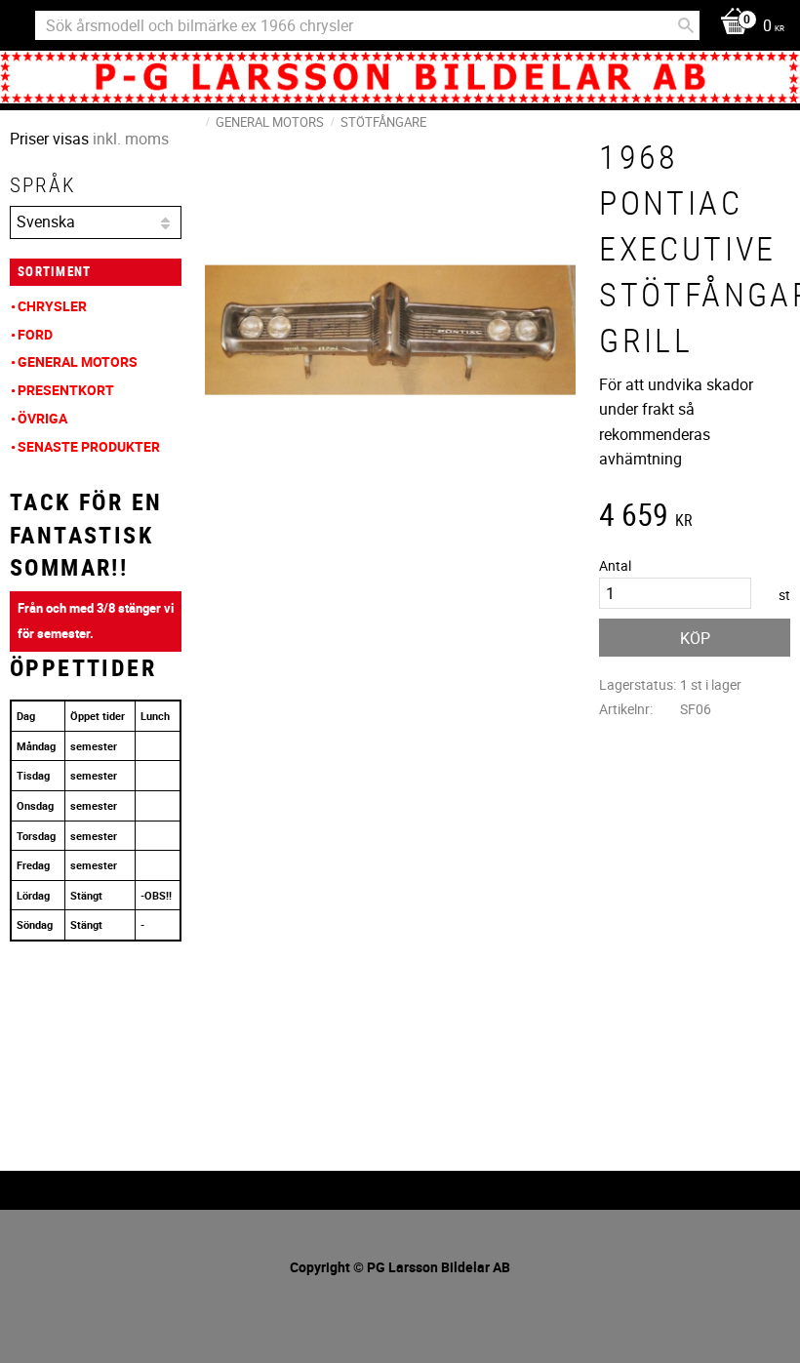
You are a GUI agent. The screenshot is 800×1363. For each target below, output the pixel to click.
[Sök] (685, 25)
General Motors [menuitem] (78, 361)
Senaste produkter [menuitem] (89, 446)
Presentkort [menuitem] (66, 390)
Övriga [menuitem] (42, 418)
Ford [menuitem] (35, 334)
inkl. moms (131, 138)
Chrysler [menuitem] (52, 306)
